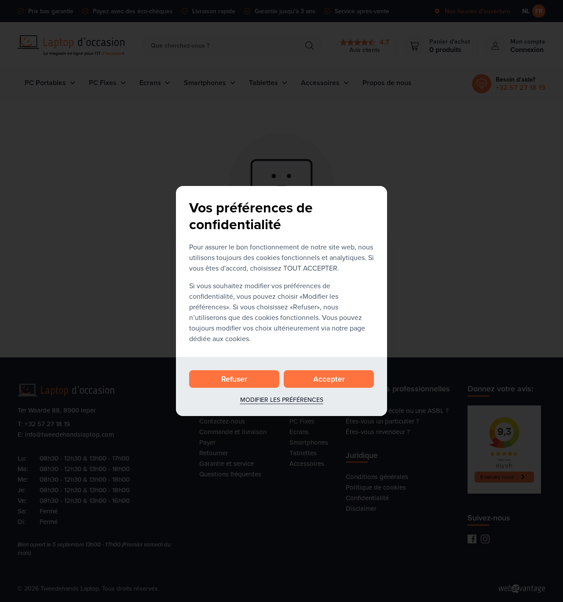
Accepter (329, 378)
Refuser (234, 378)
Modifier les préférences (281, 399)
